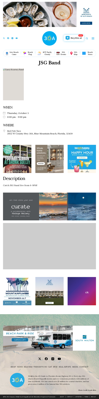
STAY (55, 367)
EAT (50, 367)
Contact (83, 367)
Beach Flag (30, 53)
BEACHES (28, 367)
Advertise (78, 397)
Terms (86, 397)
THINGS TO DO (40, 367)
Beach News (90, 53)
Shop (13, 367)
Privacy (93, 397)
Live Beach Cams (14, 53)
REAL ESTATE (65, 367)
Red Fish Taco (14, 131)
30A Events (63, 53)
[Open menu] (93, 38)
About (62, 397)
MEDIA (75, 367)
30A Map (75, 53)
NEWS (20, 367)
